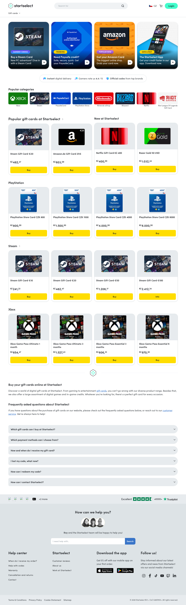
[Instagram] (144, 576)
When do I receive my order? (22, 561)
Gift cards (13, 13)
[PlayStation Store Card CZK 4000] (114, 200)
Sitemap (67, 600)
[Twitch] (168, 576)
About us (56, 565)
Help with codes (16, 565)
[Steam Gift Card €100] (157, 263)
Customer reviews (61, 561)
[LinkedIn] (174, 576)
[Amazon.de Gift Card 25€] (71, 137)
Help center (17, 552)
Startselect (61, 552)
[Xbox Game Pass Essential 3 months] (114, 327)
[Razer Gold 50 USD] (157, 136)
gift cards (101, 390)
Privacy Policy (35, 600)
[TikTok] (156, 576)
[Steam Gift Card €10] (28, 263)
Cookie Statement (52, 600)
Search (130, 541)
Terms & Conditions (17, 600)
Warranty (13, 570)
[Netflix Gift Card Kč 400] (114, 136)
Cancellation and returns (20, 575)
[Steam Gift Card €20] (28, 137)
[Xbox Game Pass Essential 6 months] (157, 327)
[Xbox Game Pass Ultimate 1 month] (28, 327)
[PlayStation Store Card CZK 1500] (71, 200)
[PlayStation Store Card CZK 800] (28, 200)
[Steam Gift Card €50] (114, 263)
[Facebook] (150, 576)
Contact (12, 579)
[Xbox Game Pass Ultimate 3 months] (71, 327)
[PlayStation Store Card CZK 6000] (157, 200)
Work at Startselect (62, 570)
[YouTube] (162, 576)
